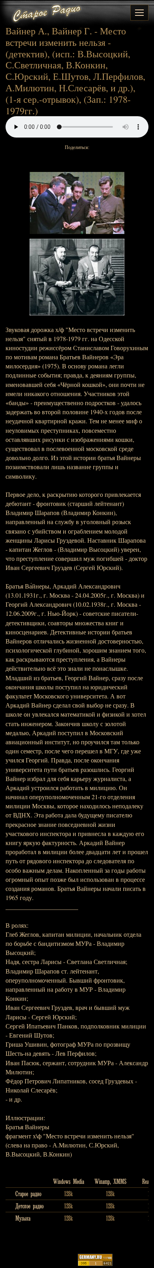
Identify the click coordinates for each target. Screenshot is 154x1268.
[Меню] (139, 13)
